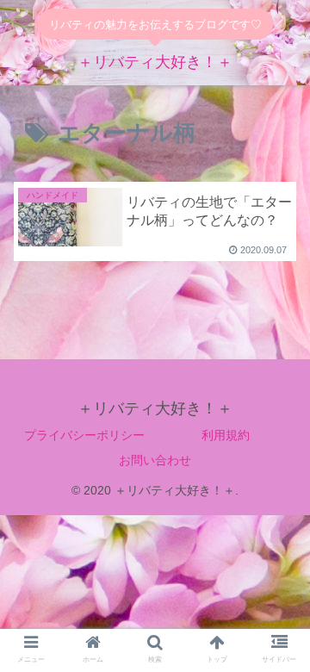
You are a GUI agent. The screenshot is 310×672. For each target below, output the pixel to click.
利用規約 (226, 435)
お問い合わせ (155, 460)
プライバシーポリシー (84, 435)
